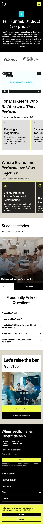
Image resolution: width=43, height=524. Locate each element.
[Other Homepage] (22, 519)
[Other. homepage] (4, 4)
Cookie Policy (26, 510)
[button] (39, 4)
